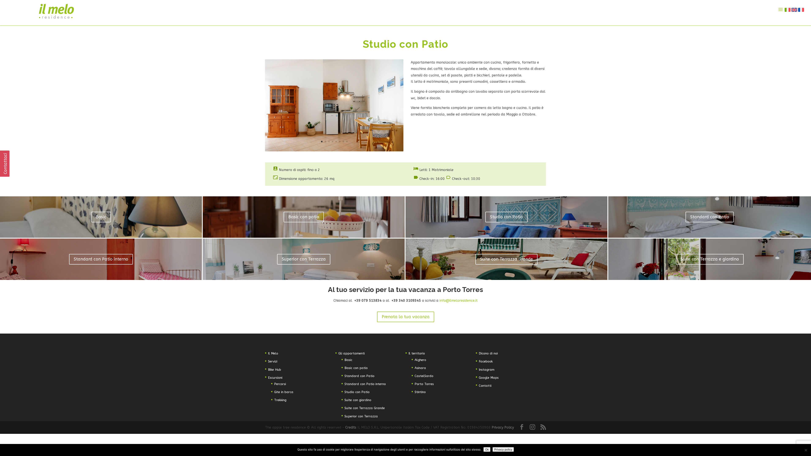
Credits (351, 427)
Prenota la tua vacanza (406, 316)
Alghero (420, 360)
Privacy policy (503, 449)
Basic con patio (303, 216)
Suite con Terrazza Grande (506, 259)
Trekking (280, 400)
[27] (334, 150)
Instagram (486, 370)
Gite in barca (283, 392)
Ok (487, 449)
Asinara (420, 368)
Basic (101, 216)
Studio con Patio (506, 216)
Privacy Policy (503, 427)
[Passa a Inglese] (794, 9)
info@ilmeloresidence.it (459, 301)
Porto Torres (424, 384)
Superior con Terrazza (304, 259)
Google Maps (489, 378)
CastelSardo (424, 376)
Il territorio (416, 353)
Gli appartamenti (351, 353)
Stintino (420, 392)
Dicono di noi (488, 353)
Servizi (272, 361)
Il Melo (273, 353)
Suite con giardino (357, 400)
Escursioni (275, 378)
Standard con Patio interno (101, 259)
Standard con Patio (709, 216)
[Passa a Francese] (801, 9)
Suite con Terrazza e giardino (709, 259)
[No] (806, 450)
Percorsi (280, 384)
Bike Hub (274, 370)
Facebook (486, 361)
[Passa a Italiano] (787, 9)
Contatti (485, 386)
